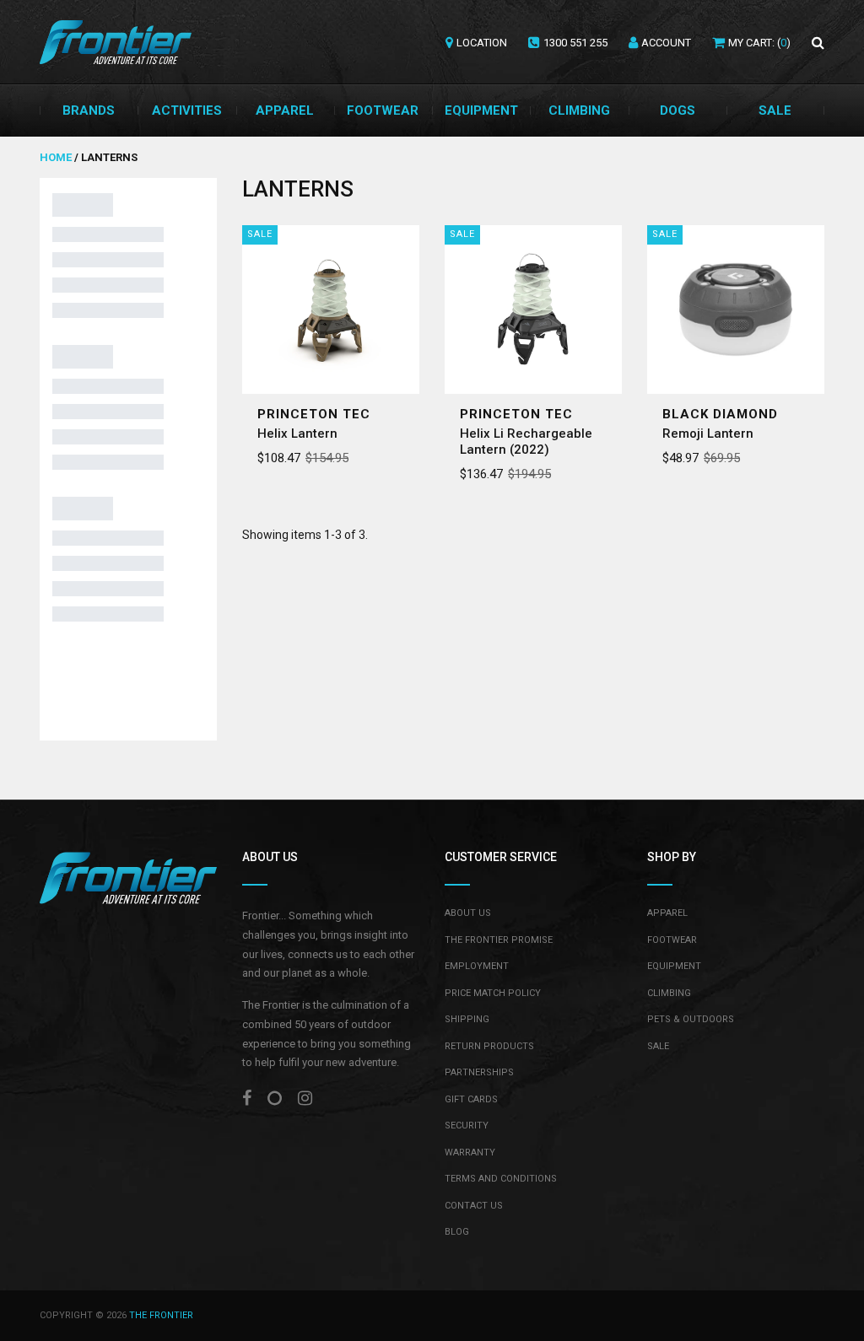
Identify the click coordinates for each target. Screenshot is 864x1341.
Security (467, 1125)
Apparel (285, 110)
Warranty (470, 1152)
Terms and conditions (501, 1178)
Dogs (677, 110)
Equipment (481, 110)
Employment (477, 966)
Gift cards (471, 1099)
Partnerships (479, 1072)
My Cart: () (759, 42)
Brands (88, 110)
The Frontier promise (499, 939)
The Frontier (161, 1315)
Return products (489, 1046)
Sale (775, 110)
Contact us (474, 1205)
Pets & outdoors (690, 1019)
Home (57, 157)
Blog (457, 1231)
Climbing (579, 110)
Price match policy (493, 993)
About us (468, 912)
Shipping (467, 1019)
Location (481, 42)
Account (666, 42)
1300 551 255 (575, 42)
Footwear (382, 110)
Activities (187, 110)
